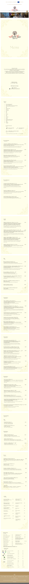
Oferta (13, 576)
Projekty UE (26, 576)
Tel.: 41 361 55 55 (9, 4)
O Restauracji (4, 576)
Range (15, 581)
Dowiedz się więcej (21, 580)
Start (2, 576)
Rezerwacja (10, 576)
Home (14, 16)
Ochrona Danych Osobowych (21, 576)
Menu (8, 576)
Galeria (16, 576)
